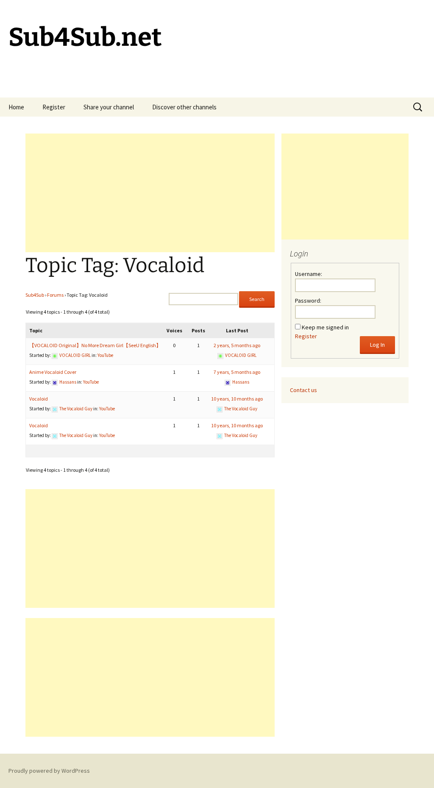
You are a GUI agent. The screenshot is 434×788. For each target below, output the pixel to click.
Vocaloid (38, 398)
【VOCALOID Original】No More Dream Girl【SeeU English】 (95, 345)
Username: (308, 274)
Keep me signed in (325, 327)
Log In (377, 344)
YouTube (105, 355)
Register (53, 107)
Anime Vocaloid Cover (52, 372)
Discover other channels (184, 107)
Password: (308, 300)
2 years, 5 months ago (237, 345)
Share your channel (108, 107)
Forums (55, 295)
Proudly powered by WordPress (49, 770)
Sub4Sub (34, 295)
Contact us (303, 390)
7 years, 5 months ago (237, 372)
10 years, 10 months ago (237, 398)
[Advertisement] (150, 193)
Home (16, 107)
